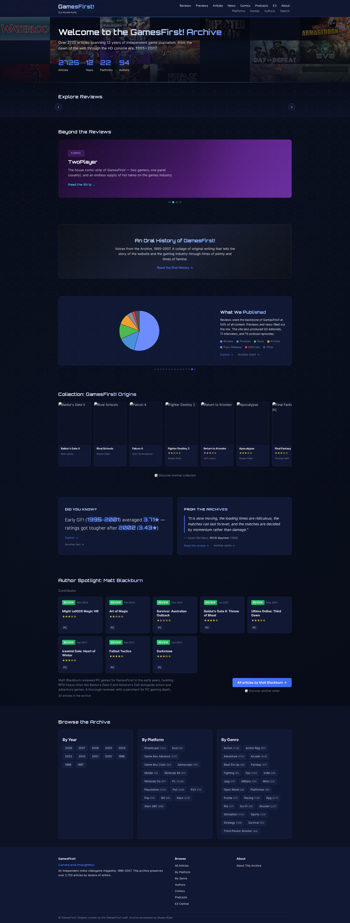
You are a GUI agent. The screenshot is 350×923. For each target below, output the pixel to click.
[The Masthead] (175, 369)
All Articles (182, 865)
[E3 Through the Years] (180, 369)
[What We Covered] (169, 369)
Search (285, 11)
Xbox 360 (154, 806)
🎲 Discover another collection (175, 475)
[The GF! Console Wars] (155, 369)
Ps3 (196, 789)
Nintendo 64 (175, 773)
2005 (108, 748)
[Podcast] (170, 202)
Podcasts (261, 6)
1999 (121, 756)
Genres (255, 11)
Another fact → (74, 544)
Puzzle (231, 797)
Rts (229, 806)
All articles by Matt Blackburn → (262, 682)
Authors (269, 11)
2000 (108, 756)
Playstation (155, 789)
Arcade (259, 756)
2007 (81, 748)
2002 (82, 756)
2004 (122, 748)
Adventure (234, 756)
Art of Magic (118, 611)
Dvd (177, 748)
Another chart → (248, 354)
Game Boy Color (157, 764)
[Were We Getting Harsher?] (158, 369)
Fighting (231, 773)
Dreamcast (155, 748)
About (285, 6)
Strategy (233, 822)
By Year (70, 739)
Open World (234, 789)
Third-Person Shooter (241, 831)
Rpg (272, 797)
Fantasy (259, 764)
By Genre (230, 739)
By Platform (153, 739)
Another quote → (224, 545)
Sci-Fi (246, 806)
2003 (68, 756)
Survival (256, 822)
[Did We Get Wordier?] (183, 369)
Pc (178, 781)
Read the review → (196, 545)
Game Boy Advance (160, 756)
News (232, 6)
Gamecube (188, 764)
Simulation (234, 814)
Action (231, 748)
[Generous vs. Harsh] (178, 369)
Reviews (185, 6)
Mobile (151, 773)
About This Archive (249, 865)
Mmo (269, 781)
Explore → (226, 354)
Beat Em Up (234, 764)
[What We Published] (192, 369)
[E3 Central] (180, 202)
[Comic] (173, 202)
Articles (218, 6)
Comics (245, 6)
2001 (95, 756)
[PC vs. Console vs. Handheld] (195, 369)
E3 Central (182, 903)
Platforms (238, 11)
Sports (258, 814)
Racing (252, 797)
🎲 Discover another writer (262, 690)
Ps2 (178, 789)
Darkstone (164, 651)
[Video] (177, 202)
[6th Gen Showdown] (172, 369)
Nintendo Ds (155, 781)
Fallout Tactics (120, 651)
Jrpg (229, 781)
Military (248, 781)
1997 (81, 764)
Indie (269, 773)
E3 (274, 6)
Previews (202, 6)
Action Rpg (255, 748)
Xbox (183, 797)
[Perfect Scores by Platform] (189, 369)
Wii (165, 797)
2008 (68, 748)
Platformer (260, 789)
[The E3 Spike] (186, 369)
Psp (149, 797)
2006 (95, 748)
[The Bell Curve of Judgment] (163, 369)
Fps (251, 773)
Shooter (267, 806)
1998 (68, 764)
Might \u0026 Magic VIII (80, 611)
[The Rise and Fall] (166, 369)
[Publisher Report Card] (161, 369)
